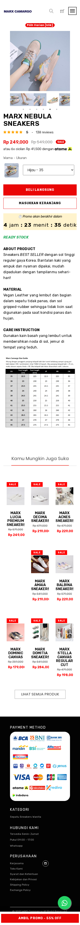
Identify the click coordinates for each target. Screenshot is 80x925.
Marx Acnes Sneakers (65, 517)
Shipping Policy (19, 884)
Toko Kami (16, 868)
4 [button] (43, 109)
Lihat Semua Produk (40, 694)
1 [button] (23, 109)
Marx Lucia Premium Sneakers (16, 519)
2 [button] (30, 109)
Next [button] (73, 100)
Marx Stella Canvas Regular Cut (64, 657)
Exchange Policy (20, 890)
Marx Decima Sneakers (40, 517)
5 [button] (50, 109)
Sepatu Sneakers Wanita (25, 816)
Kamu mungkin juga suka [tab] (40, 458)
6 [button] (56, 109)
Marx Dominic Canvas (15, 653)
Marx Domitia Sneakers (40, 653)
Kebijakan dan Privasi (23, 879)
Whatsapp (16, 845)
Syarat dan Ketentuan (24, 874)
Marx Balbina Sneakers (65, 585)
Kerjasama (17, 863)
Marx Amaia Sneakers (40, 585)
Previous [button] (6, 100)
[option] (40, 61)
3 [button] (36, 109)
